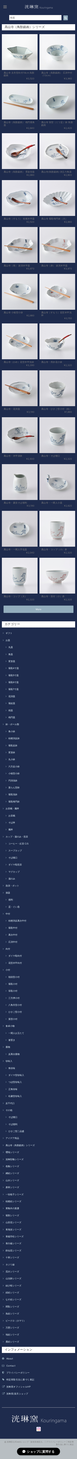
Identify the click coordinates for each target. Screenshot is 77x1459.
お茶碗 (11, 815)
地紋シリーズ (12, 1334)
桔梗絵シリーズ (13, 1201)
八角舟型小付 (15, 1004)
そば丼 (11, 822)
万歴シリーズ (12, 1327)
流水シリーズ (12, 1271)
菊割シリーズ (12, 1215)
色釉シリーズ (12, 1166)
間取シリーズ (12, 1306)
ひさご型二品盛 (16, 1131)
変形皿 (11, 661)
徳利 (10, 899)
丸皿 (10, 647)
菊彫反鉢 (12, 745)
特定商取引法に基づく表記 (20, 1379)
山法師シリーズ (13, 1278)
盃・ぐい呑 (14, 906)
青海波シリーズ (13, 1229)
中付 (8, 913)
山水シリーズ (12, 1180)
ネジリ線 (10, 1264)
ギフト (9, 633)
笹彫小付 (12, 990)
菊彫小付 (12, 983)
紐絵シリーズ (12, 1292)
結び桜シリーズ (13, 1285)
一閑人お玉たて (16, 1033)
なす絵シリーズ (13, 1299)
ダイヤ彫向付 (15, 955)
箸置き (11, 1040)
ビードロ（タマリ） (16, 1320)
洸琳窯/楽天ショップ (17, 1393)
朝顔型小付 (14, 977)
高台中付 (12, 934)
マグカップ (14, 871)
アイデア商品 (12, 1138)
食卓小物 (10, 1026)
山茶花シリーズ (13, 1222)
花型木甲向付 (15, 962)
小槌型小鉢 (14, 773)
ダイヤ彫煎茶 (15, 864)
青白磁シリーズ (13, 1243)
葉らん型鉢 (14, 787)
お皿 (8, 640)
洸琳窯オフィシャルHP (18, 1386)
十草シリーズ (12, 1257)
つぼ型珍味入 (15, 1082)
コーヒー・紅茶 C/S (18, 843)
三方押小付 (14, 998)
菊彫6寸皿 (13, 682)
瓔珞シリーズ (12, 1152)
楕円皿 (11, 717)
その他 (9, 1110)
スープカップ (15, 850)
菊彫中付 (12, 927)
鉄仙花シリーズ (13, 1250)
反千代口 (10, 1103)
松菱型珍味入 (15, 1096)
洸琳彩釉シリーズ (15, 1159)
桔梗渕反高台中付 (17, 920)
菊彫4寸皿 (13, 668)
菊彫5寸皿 (13, 675)
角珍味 (11, 1068)
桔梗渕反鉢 (14, 738)
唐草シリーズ (12, 1187)
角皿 (10, 654)
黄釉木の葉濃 (12, 1208)
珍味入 (9, 1061)
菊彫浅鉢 (12, 794)
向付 (8, 948)
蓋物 (8, 1047)
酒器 (8, 892)
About (9, 1358)
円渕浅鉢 (12, 780)
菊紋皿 (11, 703)
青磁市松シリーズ (15, 1236)
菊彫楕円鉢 (14, 801)
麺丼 (10, 829)
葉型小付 (12, 1019)
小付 (8, 969)
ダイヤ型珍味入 (16, 1075)
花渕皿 (11, 696)
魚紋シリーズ (12, 1313)
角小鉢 (11, 731)
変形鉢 (11, 752)
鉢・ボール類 (12, 724)
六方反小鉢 (14, 766)
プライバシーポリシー (18, 1372)
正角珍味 (12, 1089)
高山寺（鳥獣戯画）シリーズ (20, 1145)
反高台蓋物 (14, 1054)
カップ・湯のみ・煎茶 (17, 836)
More (38, 609)
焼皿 (10, 710)
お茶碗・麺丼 (12, 808)
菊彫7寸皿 (13, 689)
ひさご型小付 (15, 1011)
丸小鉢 (11, 759)
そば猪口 (12, 857)
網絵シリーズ (12, 1173)
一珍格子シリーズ (15, 1194)
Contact (10, 1365)
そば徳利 (12, 1124)
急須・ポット (12, 885)
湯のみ (11, 878)
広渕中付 (12, 941)
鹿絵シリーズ (12, 1341)
